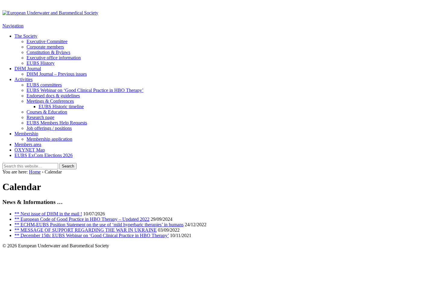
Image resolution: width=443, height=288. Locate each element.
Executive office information (54, 57)
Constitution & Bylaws (48, 52)
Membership (26, 133)
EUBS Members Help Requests (57, 122)
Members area (27, 144)
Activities (23, 79)
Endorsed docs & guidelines (53, 95)
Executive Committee (47, 41)
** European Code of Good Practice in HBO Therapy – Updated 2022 (81, 219)
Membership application (49, 139)
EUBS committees (44, 84)
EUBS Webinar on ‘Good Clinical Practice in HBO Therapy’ (85, 90)
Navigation (13, 25)
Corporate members (45, 46)
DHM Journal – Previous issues (57, 74)
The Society (25, 36)
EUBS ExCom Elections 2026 (43, 155)
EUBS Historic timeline (61, 106)
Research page (40, 117)
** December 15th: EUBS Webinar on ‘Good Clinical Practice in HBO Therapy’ (91, 235)
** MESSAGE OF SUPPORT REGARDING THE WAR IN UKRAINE (85, 230)
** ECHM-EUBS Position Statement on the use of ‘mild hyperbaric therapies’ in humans (99, 224)
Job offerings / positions (49, 128)
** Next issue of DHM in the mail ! (48, 213)
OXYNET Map (29, 149)
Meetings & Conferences (50, 101)
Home (35, 171)
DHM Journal (27, 68)
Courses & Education (47, 111)
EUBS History (41, 63)
